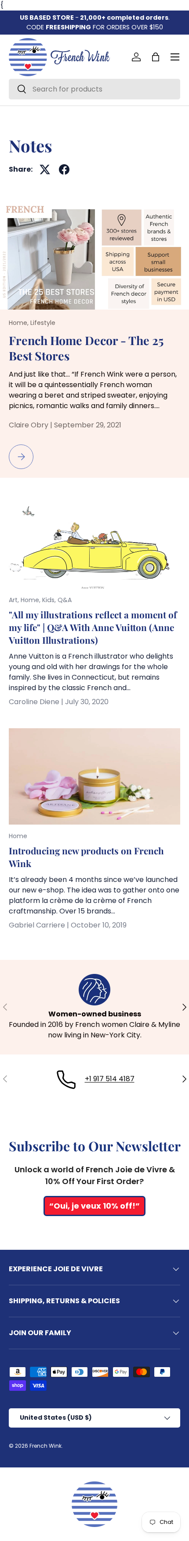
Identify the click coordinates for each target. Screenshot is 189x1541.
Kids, (50, 600)
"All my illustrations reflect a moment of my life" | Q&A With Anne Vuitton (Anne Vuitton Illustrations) (93, 627)
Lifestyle (42, 322)
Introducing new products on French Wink (86, 857)
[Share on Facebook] (64, 169)
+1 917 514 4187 (109, 1079)
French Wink (45, 1445)
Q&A (65, 600)
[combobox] (94, 89)
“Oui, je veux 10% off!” (94, 1205)
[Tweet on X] (45, 169)
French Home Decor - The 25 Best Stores (86, 347)
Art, (15, 600)
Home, (19, 322)
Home (18, 836)
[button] (155, 57)
